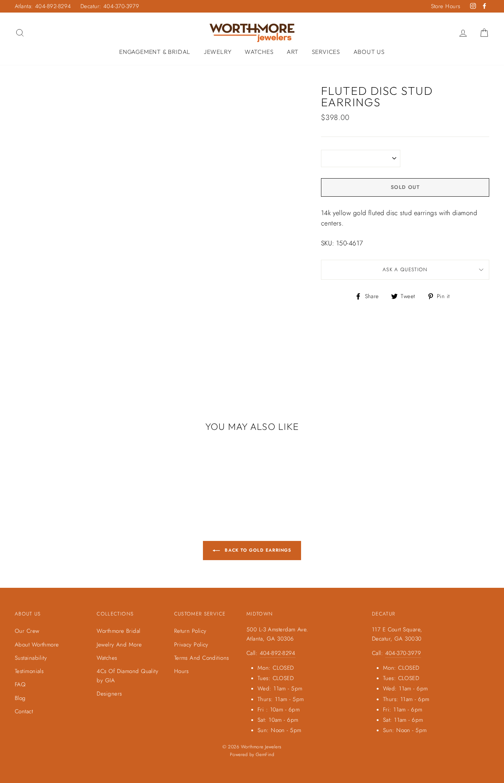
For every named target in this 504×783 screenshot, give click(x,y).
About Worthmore (37, 645)
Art (292, 51)
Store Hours (445, 6)
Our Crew (27, 631)
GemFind (265, 754)
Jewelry (218, 51)
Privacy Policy (191, 645)
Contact (24, 711)
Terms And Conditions (201, 658)
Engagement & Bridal (154, 51)
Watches (259, 51)
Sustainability (31, 658)
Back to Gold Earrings (257, 550)
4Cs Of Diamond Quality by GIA (127, 675)
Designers (109, 694)
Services (326, 51)
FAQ (20, 684)
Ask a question (405, 269)
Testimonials (29, 671)
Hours (181, 671)
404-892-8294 (278, 653)
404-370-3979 (403, 653)
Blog (20, 698)
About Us (369, 51)
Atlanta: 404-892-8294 (43, 6)
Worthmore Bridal (118, 631)
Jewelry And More (119, 645)
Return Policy (190, 631)
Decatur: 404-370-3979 (109, 6)
